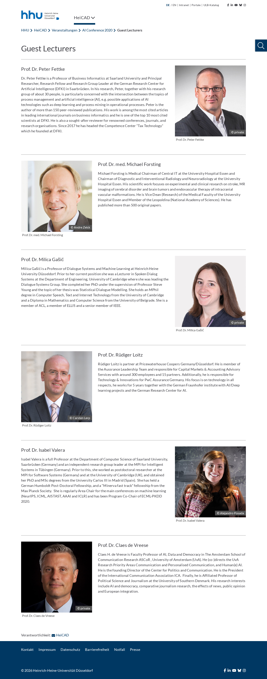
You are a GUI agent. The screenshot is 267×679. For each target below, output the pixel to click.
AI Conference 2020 (97, 30)
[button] (261, 46)
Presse (135, 649)
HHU (25, 30)
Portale (196, 5)
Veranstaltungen (64, 30)
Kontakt (27, 649)
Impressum (47, 649)
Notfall (119, 649)
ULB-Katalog (211, 5)
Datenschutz (70, 649)
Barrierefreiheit (97, 649)
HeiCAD (40, 30)
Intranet (184, 5)
